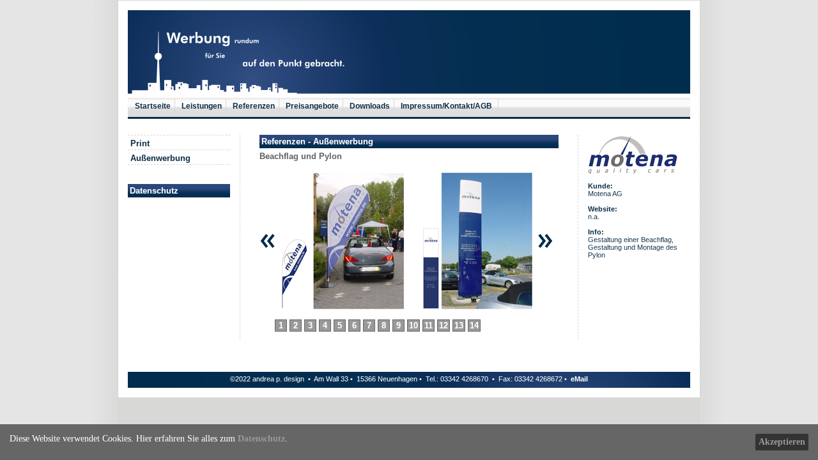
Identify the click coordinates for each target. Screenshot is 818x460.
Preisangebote (312, 106)
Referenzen (254, 106)
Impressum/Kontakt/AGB (447, 106)
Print (140, 143)
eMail (579, 379)
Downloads (370, 106)
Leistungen (201, 106)
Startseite (153, 106)
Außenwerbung (160, 158)
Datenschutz (261, 438)
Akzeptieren (782, 442)
